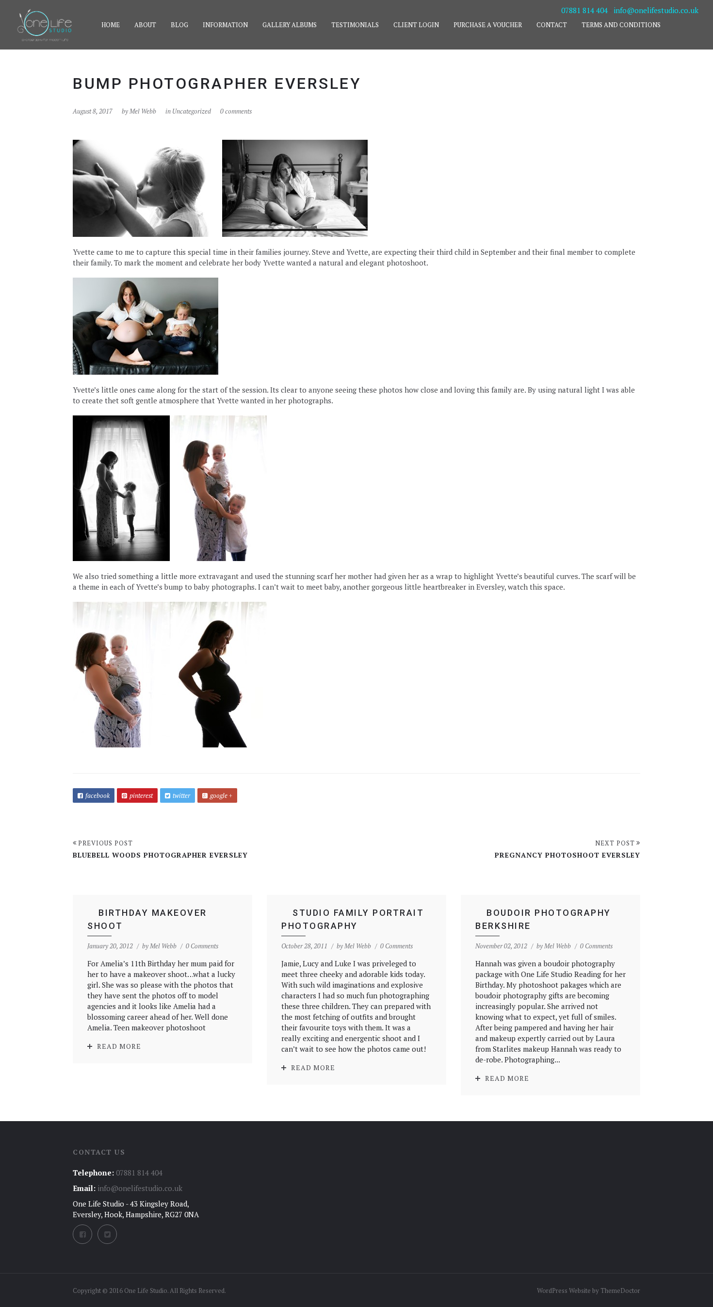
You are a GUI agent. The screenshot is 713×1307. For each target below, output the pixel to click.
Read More (119, 1046)
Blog (179, 24)
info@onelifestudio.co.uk (656, 10)
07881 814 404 (584, 10)
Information (225, 24)
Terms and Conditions (621, 24)
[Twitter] (107, 1234)
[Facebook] (82, 1234)
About (145, 24)
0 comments (236, 111)
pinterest (141, 795)
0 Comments (202, 946)
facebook (97, 795)
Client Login (416, 24)
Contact (551, 24)
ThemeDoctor (620, 1290)
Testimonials (355, 24)
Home (110, 24)
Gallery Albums (289, 24)
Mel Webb (143, 111)
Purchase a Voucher (488, 24)
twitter (181, 795)
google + (221, 795)
